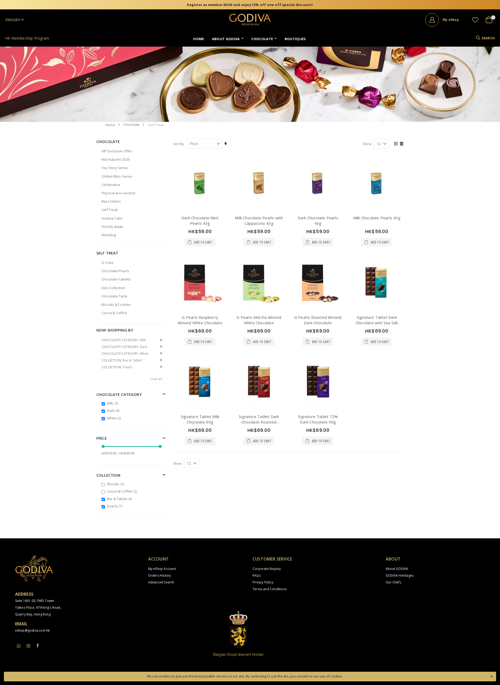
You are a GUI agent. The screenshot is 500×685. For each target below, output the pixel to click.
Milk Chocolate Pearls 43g (377, 217)
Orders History (159, 575)
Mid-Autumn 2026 (115, 159)
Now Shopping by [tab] (114, 330)
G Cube (108, 262)
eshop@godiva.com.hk (32, 630)
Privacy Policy (263, 582)
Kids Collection (113, 287)
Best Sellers (111, 201)
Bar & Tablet (120, 498)
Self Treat (109, 209)
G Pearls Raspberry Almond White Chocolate (200, 320)
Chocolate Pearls (115, 271)
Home (110, 124)
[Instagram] (28, 646)
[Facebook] (38, 646)
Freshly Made (112, 226)
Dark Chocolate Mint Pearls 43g (200, 220)
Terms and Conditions (269, 589)
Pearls (115, 506)
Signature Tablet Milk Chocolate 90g (200, 419)
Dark (114, 410)
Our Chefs (393, 582)
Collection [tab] (108, 475)
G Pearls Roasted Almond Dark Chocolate (318, 320)
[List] (402, 144)
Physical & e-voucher (119, 193)
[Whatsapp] (19, 646)
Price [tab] (101, 438)
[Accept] (491, 676)
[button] (475, 19)
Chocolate (131, 124)
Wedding (109, 235)
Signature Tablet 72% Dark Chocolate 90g (318, 419)
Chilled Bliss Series (117, 176)
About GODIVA (397, 568)
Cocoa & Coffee (114, 312)
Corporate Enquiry (267, 568)
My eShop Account (162, 568)
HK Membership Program (27, 38)
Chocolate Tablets (116, 279)
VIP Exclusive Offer (117, 151)
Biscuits (116, 484)
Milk (113, 403)
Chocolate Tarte (114, 296)
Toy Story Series (115, 167)
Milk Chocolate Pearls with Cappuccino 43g (259, 220)
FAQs (257, 575)
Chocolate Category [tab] (119, 394)
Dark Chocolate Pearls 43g (318, 220)
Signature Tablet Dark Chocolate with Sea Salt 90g (376, 323)
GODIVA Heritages (400, 575)
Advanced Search (161, 582)
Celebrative (111, 184)
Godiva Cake (112, 218)
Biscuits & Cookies (116, 304)
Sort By (178, 144)
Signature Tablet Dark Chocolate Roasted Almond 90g (259, 422)
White (114, 418)
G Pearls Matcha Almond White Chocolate (258, 320)
